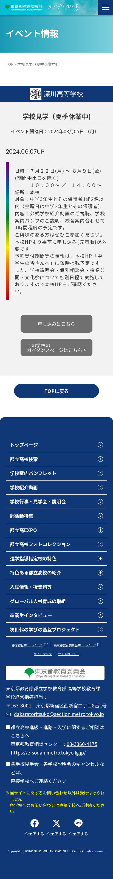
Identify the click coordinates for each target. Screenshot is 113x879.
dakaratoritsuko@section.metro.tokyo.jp (59, 713)
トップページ (24, 444)
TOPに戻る (56, 390)
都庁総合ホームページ (27, 645)
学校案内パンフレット (33, 473)
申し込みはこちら (56, 323)
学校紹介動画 (24, 487)
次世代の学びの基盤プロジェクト (45, 629)
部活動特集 (21, 515)
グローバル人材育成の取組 (38, 601)
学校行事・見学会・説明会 (38, 501)
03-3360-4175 (82, 743)
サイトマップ (43, 654)
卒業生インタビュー (31, 615)
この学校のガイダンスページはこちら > (56, 347)
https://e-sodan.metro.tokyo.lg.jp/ (48, 752)
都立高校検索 (24, 458)
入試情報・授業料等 (31, 586)
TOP (9, 64)
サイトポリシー (68, 654)
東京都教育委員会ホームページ (75, 645)
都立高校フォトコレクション (40, 544)
